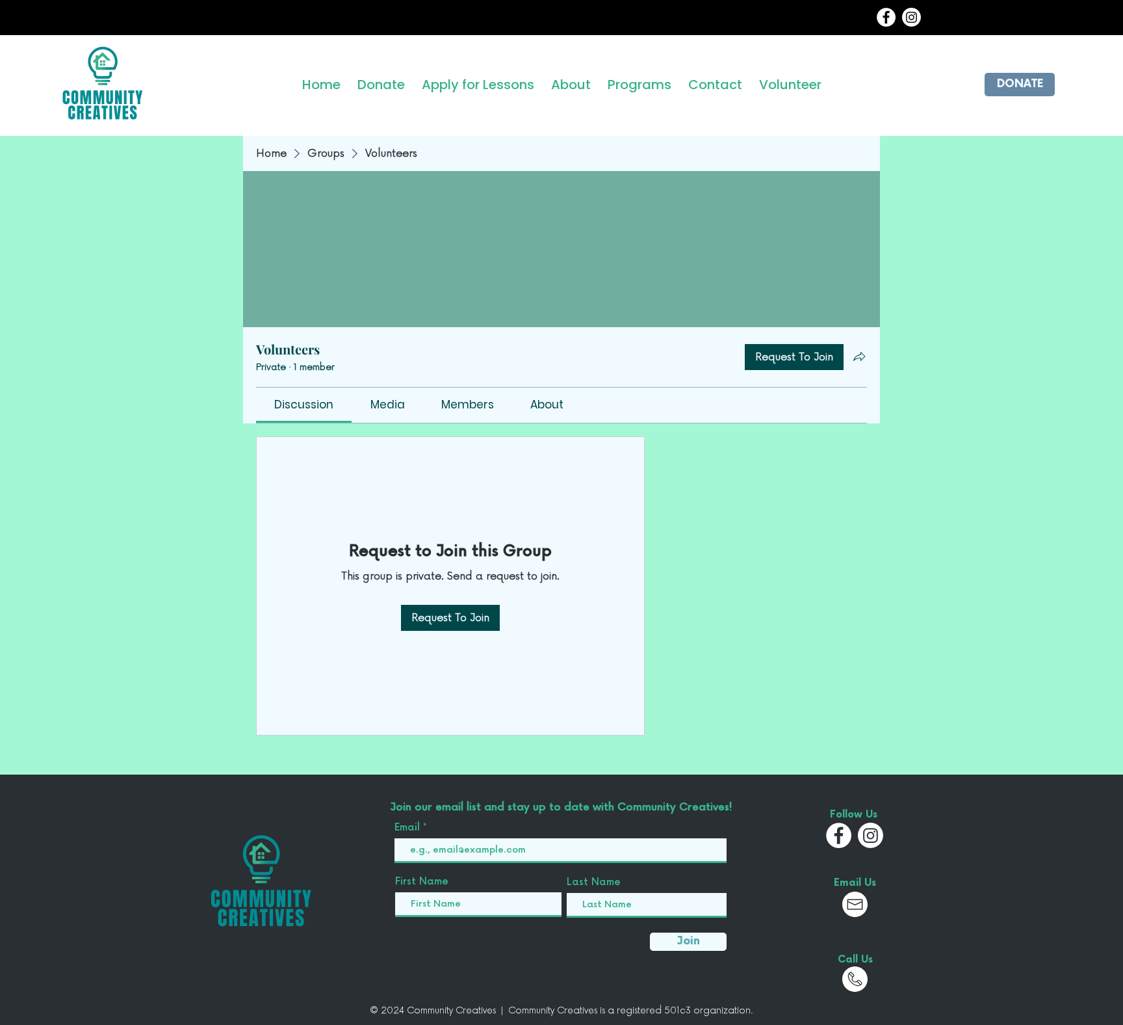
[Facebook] (886, 17)
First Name (421, 881)
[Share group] (859, 356)
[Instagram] (911, 17)
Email (408, 827)
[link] (303, 404)
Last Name (594, 882)
